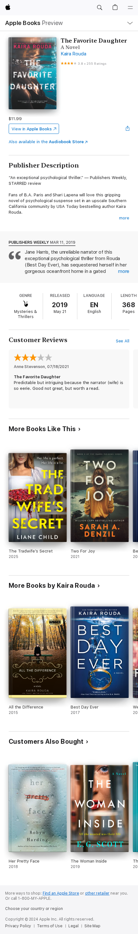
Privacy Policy (18, 926)
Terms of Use (50, 926)
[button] (99, 7)
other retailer (97, 893)
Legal (73, 926)
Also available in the (46, 141)
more (124, 218)
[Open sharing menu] (127, 129)
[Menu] (130, 7)
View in (32, 129)
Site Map (92, 926)
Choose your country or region (34, 908)
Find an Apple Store (61, 893)
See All (123, 341)
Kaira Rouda (73, 54)
